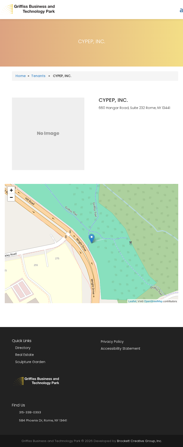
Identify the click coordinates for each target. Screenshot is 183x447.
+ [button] (11, 190)
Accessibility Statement (120, 348)
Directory (22, 347)
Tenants (38, 75)
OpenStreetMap (153, 301)
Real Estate (24, 354)
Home (20, 75)
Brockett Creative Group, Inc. (139, 441)
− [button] (11, 197)
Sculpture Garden (30, 361)
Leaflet (132, 301)
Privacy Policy (112, 341)
